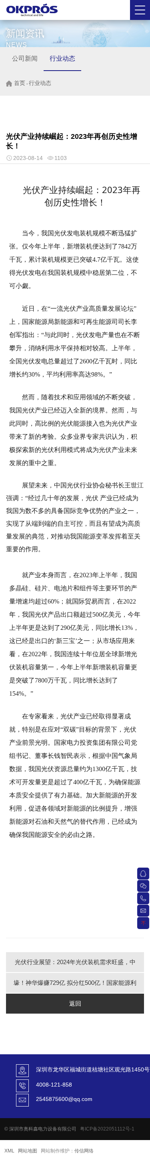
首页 (19, 83)
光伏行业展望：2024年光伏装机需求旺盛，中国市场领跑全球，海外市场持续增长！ (75, 965)
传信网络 (84, 1151)
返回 (75, 1003)
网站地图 (27, 1151)
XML (9, 1151)
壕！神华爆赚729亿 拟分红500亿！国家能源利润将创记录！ (75, 986)
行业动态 (62, 58)
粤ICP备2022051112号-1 (107, 1129)
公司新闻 (25, 58)
